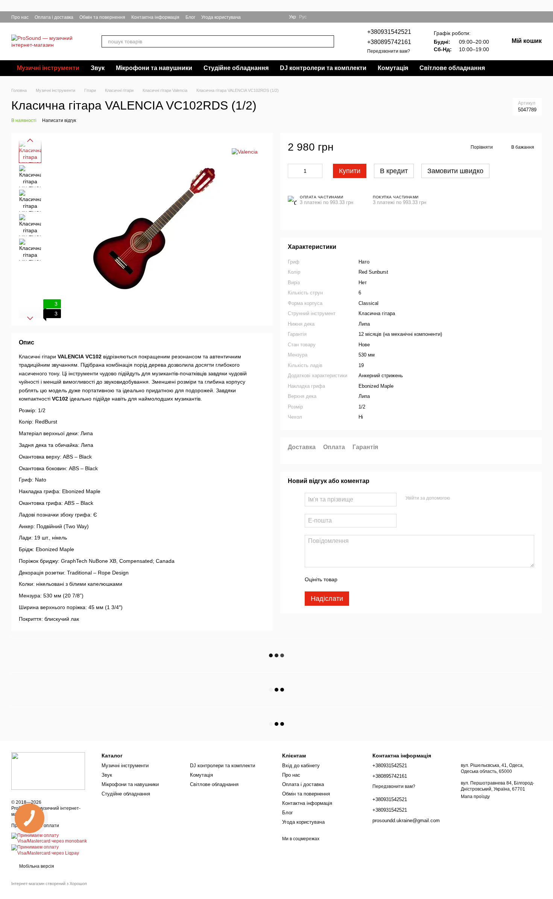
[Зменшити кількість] (293, 171)
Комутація (393, 68)
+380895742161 (389, 42)
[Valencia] (245, 151)
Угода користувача (221, 17)
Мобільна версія (36, 866)
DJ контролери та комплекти (323, 68)
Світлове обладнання (452, 68)
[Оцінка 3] (374, 579)
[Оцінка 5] (398, 579)
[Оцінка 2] (362, 579)
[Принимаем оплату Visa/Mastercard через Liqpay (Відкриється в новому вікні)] (50, 850)
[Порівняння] (539, 17)
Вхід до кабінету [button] (301, 765)
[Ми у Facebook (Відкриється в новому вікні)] (251, 17)
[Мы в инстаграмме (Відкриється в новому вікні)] (260, 17)
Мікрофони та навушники (154, 68)
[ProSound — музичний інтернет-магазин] (48, 770)
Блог (190, 17)
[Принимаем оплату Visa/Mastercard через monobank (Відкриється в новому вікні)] (50, 838)
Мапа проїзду (475, 796)
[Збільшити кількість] (316, 171)
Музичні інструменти (48, 68)
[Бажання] (525, 17)
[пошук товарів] (328, 41)
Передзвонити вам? (388, 51)
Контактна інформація (155, 17)
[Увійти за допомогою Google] (458, 498)
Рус (303, 17)
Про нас (20, 17)
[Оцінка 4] (386, 579)
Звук (98, 68)
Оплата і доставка (54, 17)
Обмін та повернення (102, 17)
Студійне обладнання (236, 68)
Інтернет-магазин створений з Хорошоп (49, 883)
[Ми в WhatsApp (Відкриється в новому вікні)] (278, 17)
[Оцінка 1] (350, 579)
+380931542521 (389, 32)
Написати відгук (59, 120)
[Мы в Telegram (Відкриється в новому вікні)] (269, 17)
